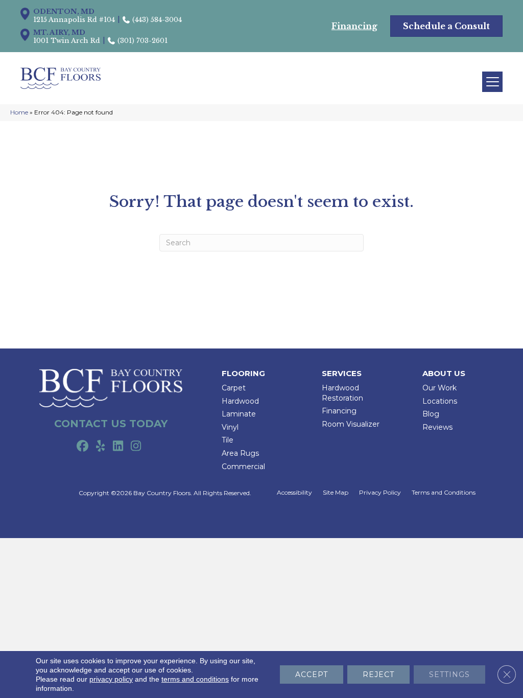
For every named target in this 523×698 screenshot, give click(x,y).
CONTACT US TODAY (111, 423)
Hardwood (240, 401)
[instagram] (136, 446)
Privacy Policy (380, 493)
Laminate (239, 413)
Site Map (335, 493)
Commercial (243, 466)
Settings (449, 674)
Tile (227, 440)
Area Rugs (240, 453)
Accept (311, 674)
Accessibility (294, 493)
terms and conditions (195, 679)
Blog (430, 413)
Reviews (437, 427)
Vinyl (230, 427)
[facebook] (82, 446)
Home (19, 112)
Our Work (439, 387)
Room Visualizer (350, 424)
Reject (378, 674)
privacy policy (111, 679)
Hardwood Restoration (342, 393)
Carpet (234, 387)
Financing (339, 410)
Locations (439, 401)
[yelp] (100, 446)
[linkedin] (118, 446)
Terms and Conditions (444, 493)
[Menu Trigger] (492, 82)
